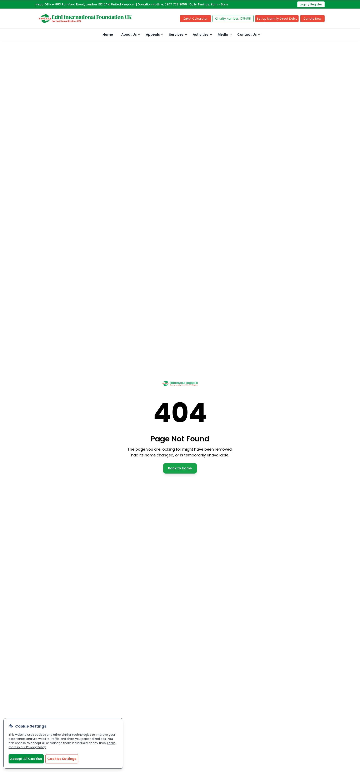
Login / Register (311, 4)
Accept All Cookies (26, 758)
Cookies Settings (61, 758)
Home (107, 34)
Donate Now (312, 18)
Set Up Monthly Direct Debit (277, 18)
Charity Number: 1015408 (233, 18)
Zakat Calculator (195, 18)
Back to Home (180, 468)
